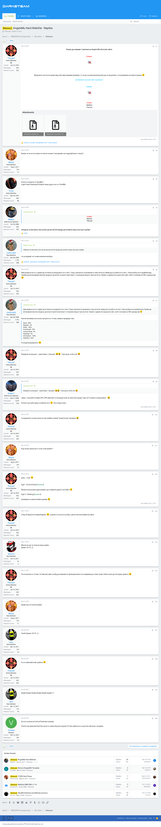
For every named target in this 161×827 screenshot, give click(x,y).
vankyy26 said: (28, 212)
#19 (156, 690)
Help (150, 818)
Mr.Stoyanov (146, 778)
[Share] (153, 46)
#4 (156, 208)
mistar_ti (148, 770)
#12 (156, 474)
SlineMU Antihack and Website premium (33, 793)
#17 (156, 630)
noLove (12, 795)
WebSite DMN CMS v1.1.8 (27, 785)
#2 (156, 150)
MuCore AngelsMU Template (28, 768)
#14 (156, 542)
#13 (156, 511)
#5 (156, 241)
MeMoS (12, 762)
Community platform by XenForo (22, 824)
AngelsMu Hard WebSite (27, 760)
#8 (156, 350)
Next (11, 40)
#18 (156, 659)
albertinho (147, 787)
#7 (156, 300)
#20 (156, 718)
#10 (156, 415)
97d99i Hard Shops (25, 776)
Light (11, 818)
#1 (156, 46)
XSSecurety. (14, 778)
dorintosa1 (14, 787)
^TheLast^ (7, 31)
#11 (156, 445)
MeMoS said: (27, 245)
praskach (147, 762)
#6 (156, 270)
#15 (156, 571)
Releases (29, 762)
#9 (156, 381)
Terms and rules (131, 818)
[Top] (154, 818)
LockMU (13, 770)
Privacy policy (142, 818)
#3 (156, 179)
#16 (156, 601)
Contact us (120, 818)
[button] (32, 16)
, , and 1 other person (40, 143)
